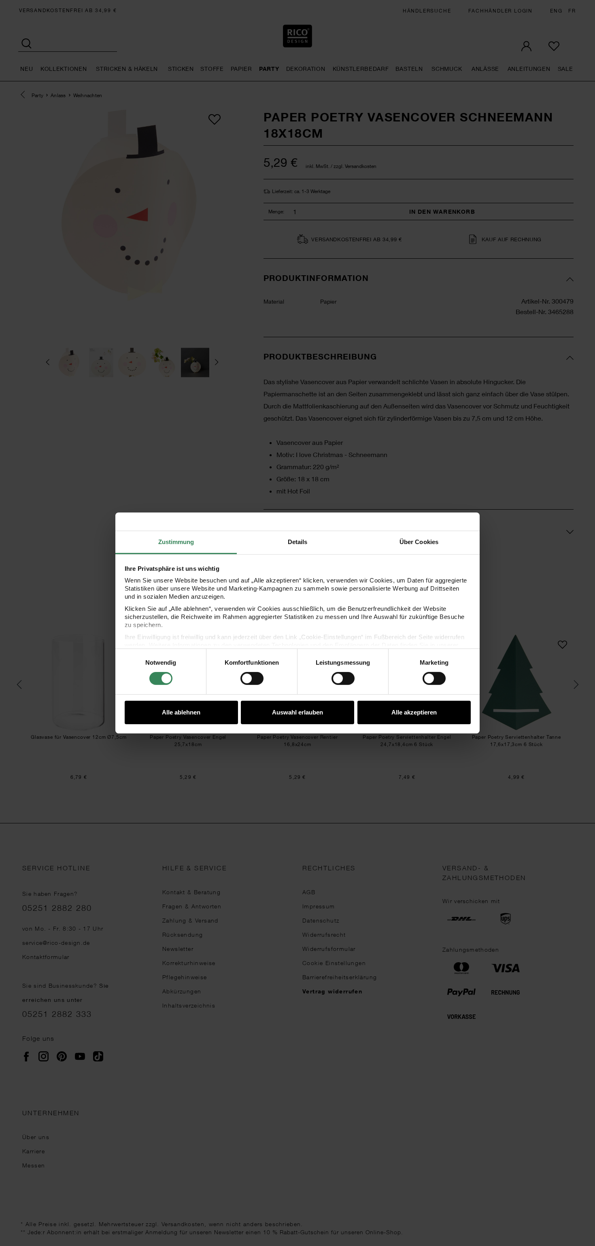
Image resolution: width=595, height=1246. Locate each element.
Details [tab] (298, 541)
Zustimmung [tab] (176, 541)
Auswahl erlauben (297, 712)
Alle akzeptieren (414, 712)
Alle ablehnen (181, 712)
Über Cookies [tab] (419, 541)
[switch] (252, 678)
